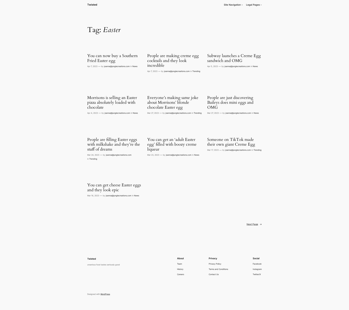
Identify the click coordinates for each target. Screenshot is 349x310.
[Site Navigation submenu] (242, 4)
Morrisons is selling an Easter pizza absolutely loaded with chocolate (112, 102)
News (134, 66)
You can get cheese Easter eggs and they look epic (114, 187)
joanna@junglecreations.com (117, 66)
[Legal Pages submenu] (261, 4)
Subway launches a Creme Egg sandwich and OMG (234, 58)
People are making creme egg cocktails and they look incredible (173, 61)
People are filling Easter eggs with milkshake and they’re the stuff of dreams (113, 144)
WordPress (105, 294)
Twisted (92, 4)
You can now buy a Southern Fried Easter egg (112, 58)
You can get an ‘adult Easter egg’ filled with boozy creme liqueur (172, 144)
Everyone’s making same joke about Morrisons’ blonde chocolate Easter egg (172, 102)
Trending (196, 71)
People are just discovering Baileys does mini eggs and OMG (230, 102)
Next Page (254, 224)
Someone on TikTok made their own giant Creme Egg (231, 142)
